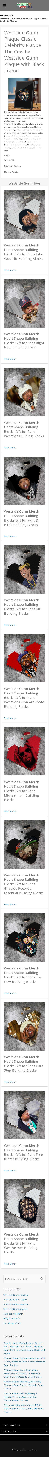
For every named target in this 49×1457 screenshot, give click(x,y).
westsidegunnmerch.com (27, 1450)
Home (2, 15)
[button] (4, 5)
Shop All (9, 15)
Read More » (10, 270)
